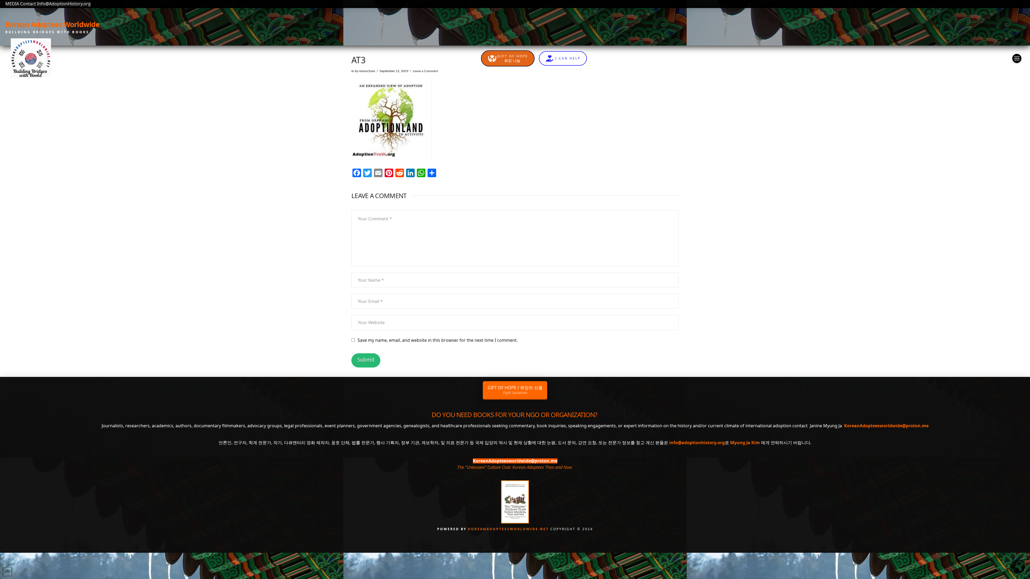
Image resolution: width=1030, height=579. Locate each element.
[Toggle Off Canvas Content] (1016, 58)
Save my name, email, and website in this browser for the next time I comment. (438, 340)
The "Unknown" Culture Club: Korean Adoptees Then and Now (514, 467)
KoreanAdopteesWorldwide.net (509, 529)
